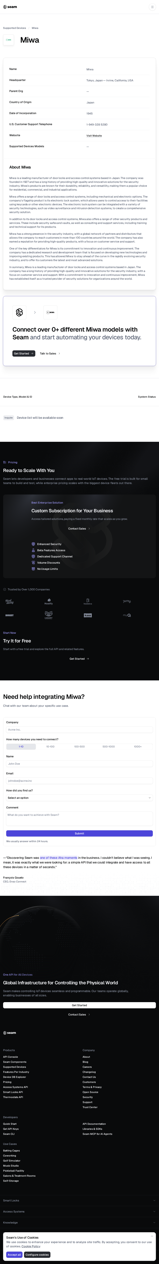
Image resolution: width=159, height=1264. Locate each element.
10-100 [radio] (50, 746)
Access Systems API (15, 1082)
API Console (10, 1052)
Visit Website (94, 135)
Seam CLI (9, 1129)
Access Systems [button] (14, 1207)
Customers (89, 1077)
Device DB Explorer (14, 1072)
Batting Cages (11, 1146)
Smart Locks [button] (11, 1196)
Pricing (7, 1077)
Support (87, 1097)
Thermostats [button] (11, 1229)
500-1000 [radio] (109, 746)
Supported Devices (14, 28)
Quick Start (9, 1119)
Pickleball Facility (13, 1166)
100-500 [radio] (79, 746)
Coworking (9, 1151)
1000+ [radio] (138, 746)
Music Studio (11, 1161)
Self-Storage (11, 1176)
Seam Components (14, 1057)
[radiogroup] (79, 747)
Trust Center (90, 1102)
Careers (87, 1062)
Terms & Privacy (92, 1082)
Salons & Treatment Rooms (19, 1171)
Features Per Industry (16, 1067)
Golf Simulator (11, 1156)
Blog (85, 1057)
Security (88, 1092)
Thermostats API (13, 1092)
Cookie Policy (31, 1246)
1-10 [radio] (21, 746)
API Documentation (94, 1119)
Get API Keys (11, 1124)
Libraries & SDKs (92, 1124)
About (86, 1052)
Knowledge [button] (10, 1218)
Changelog (89, 1067)
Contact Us (89, 1072)
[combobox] (79, 798)
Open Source (90, 1087)
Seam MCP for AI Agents (97, 1129)
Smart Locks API (13, 1087)
